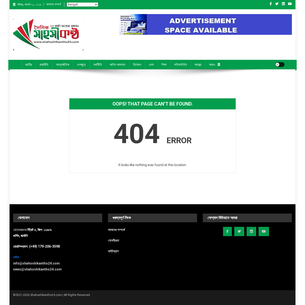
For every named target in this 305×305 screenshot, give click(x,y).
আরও (212, 64)
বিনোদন (137, 64)
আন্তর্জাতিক (62, 64)
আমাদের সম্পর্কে (53, 4)
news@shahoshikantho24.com (37, 269)
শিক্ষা (164, 64)
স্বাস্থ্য (197, 64)
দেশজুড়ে (81, 64)
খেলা (151, 64)
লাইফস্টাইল (180, 64)
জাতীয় (28, 64)
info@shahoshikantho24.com (36, 263)
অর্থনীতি (97, 64)
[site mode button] (280, 64)
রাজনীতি (44, 64)
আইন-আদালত (117, 64)
